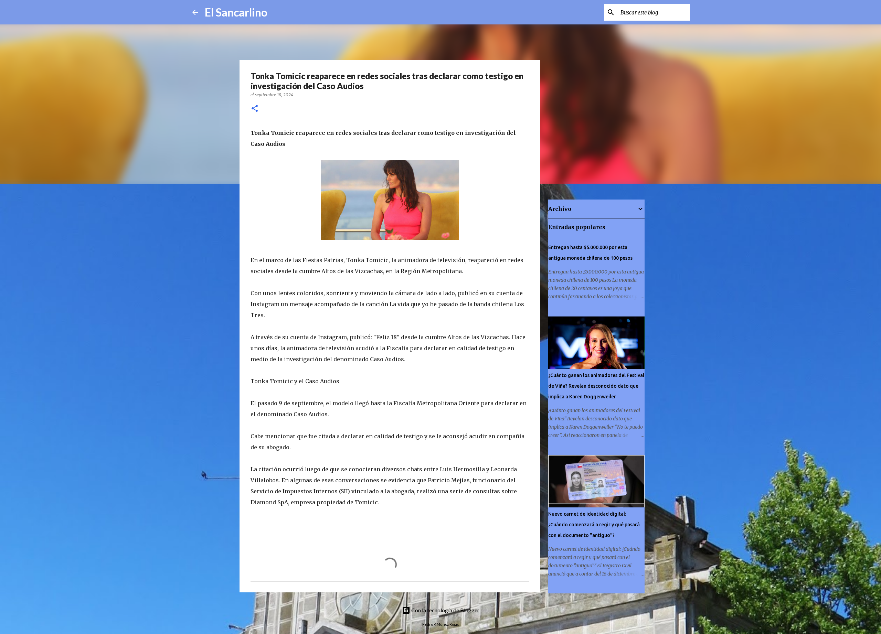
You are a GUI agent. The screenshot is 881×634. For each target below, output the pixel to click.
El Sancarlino (236, 12)
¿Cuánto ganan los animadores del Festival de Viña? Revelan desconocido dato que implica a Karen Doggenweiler (596, 386)
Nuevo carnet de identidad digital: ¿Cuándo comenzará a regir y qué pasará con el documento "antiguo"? (594, 524)
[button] (255, 109)
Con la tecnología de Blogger (444, 610)
